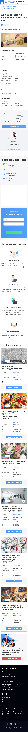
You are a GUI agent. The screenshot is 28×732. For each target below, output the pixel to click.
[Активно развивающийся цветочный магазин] (14, 450)
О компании (6, 698)
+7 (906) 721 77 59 (19, 2)
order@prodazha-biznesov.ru (20, 3)
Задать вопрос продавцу (14, 149)
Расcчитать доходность (9, 674)
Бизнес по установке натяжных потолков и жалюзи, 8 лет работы (12, 508)
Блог (3, 700)
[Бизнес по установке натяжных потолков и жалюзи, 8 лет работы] (14, 496)
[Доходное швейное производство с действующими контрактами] (14, 545)
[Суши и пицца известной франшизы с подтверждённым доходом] (14, 401)
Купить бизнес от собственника (11, 672)
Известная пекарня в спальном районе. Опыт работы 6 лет (13, 607)
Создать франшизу (8, 689)
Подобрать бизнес (11, 658)
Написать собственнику (14, 387)
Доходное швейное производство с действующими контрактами (11, 558)
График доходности (14, 126)
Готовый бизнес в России (8, 6)
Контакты (5, 702)
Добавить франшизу (8, 687)
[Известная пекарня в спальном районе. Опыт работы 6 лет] (14, 594)
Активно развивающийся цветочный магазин (13, 462)
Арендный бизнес (9, 8)
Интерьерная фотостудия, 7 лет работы (14, 367)
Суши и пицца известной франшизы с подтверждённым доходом (13, 415)
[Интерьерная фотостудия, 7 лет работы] (14, 356)
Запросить (14, 233)
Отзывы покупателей (8, 676)
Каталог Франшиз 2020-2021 (10, 685)
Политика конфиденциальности (14, 727)
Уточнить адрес (20, 56)
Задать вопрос (14, 729)
